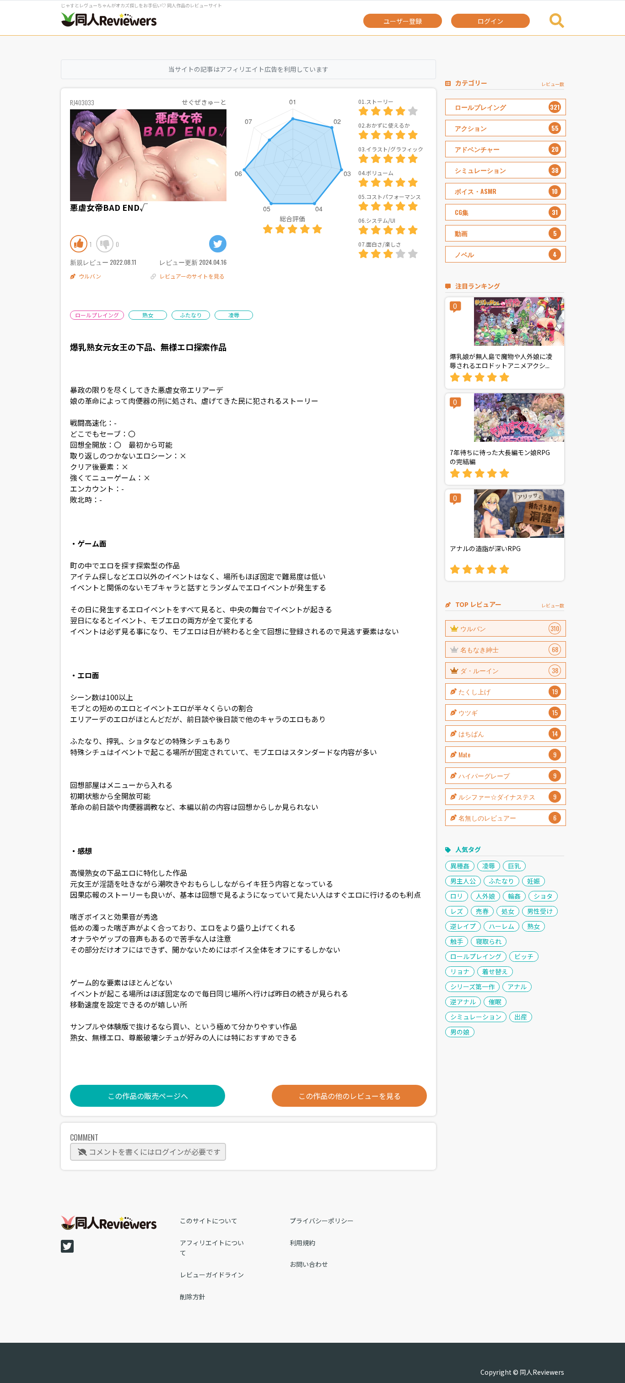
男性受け (540, 911)
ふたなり (191, 315)
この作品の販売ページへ (148, 1095)
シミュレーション (475, 1016)
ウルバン (90, 276)
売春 (482, 911)
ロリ (456, 896)
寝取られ (488, 941)
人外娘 (485, 896)
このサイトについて (208, 1220)
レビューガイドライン (212, 1274)
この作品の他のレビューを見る (349, 1095)
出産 (520, 1016)
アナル (517, 986)
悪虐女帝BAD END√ (109, 207)
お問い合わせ (309, 1264)
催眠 (495, 1001)
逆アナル (463, 1001)
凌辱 (233, 315)
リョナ (459, 971)
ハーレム (501, 926)
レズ (456, 911)
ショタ (543, 896)
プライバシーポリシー (322, 1220)
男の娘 (459, 1031)
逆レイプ (463, 926)
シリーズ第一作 (472, 986)
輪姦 (514, 896)
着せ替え (495, 971)
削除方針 (192, 1296)
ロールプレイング (97, 315)
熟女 (147, 315)
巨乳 (514, 865)
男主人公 (463, 880)
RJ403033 (82, 102)
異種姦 (459, 865)
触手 (456, 941)
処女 (507, 911)
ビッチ (523, 956)
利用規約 (302, 1242)
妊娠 (533, 880)
